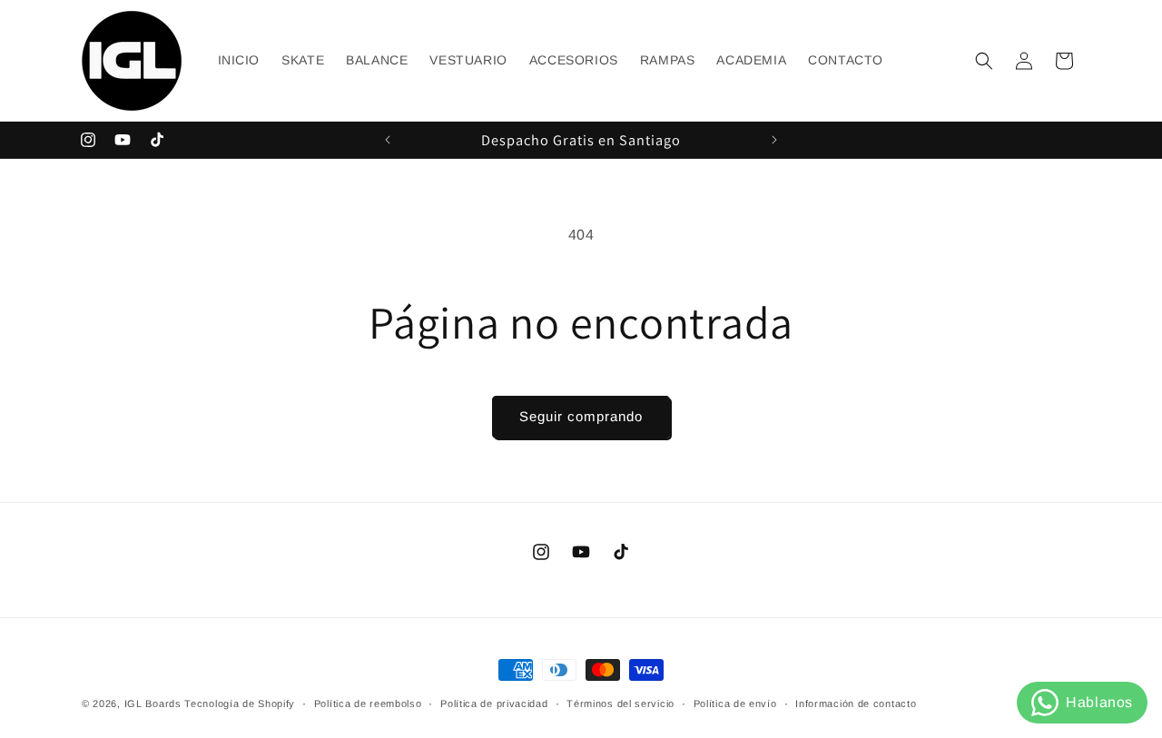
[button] (984, 61)
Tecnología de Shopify (239, 703)
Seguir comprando (581, 416)
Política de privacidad (493, 703)
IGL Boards (153, 703)
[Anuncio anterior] (388, 140)
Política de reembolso (368, 703)
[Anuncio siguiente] (774, 140)
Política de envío (735, 703)
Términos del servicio (620, 703)
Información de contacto (855, 703)
